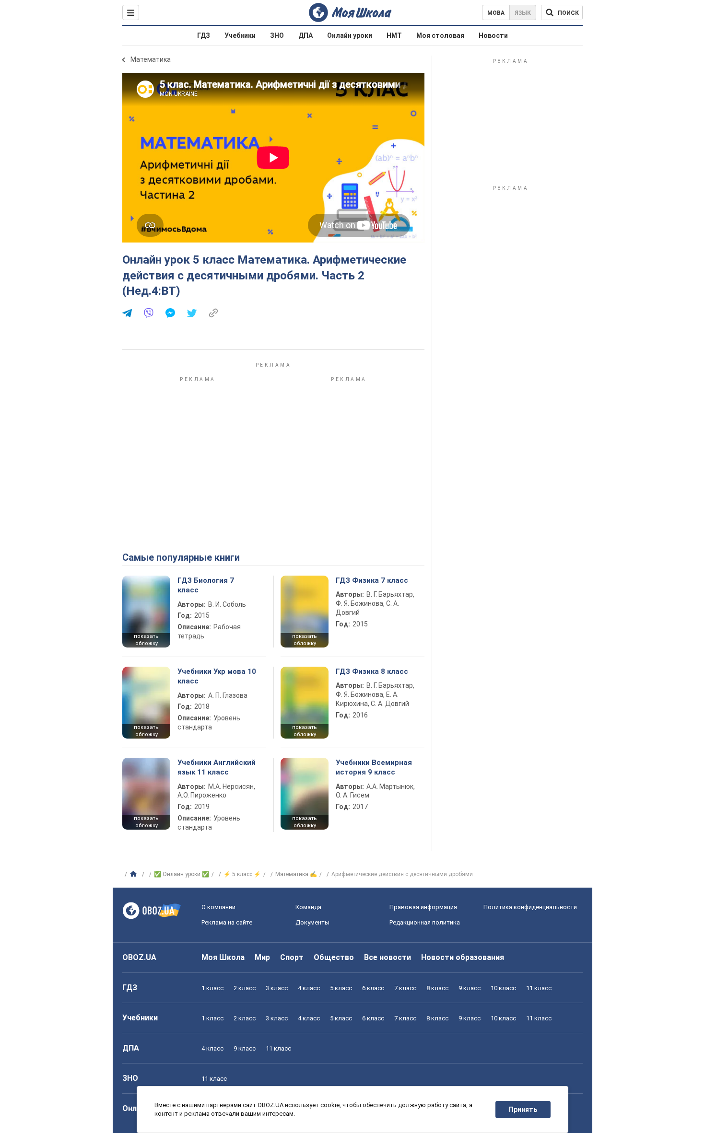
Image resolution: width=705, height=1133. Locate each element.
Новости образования (462, 957)
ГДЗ (203, 35)
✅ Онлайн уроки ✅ (181, 874)
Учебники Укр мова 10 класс (216, 676)
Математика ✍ (296, 874)
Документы (312, 922)
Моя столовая (440, 35)
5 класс (341, 988)
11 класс (539, 988)
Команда (308, 907)
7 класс (405, 988)
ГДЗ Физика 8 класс (372, 671)
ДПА (305, 35)
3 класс (277, 988)
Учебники (240, 35)
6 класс (373, 988)
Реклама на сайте (226, 922)
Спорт (292, 957)
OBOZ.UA (139, 957)
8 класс (437, 988)
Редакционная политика (424, 922)
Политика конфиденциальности (530, 907)
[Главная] (134, 874)
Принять (523, 1109)
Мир (262, 957)
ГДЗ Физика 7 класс (372, 580)
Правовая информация (423, 907)
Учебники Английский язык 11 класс (216, 767)
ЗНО (277, 35)
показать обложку (146, 640)
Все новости (387, 957)
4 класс (309, 988)
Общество (334, 957)
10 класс (503, 988)
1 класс (212, 988)
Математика (150, 59)
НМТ (394, 35)
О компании (218, 907)
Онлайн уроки (349, 35)
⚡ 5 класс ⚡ (242, 874)
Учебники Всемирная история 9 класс (374, 767)
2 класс (245, 988)
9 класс (469, 988)
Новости (493, 35)
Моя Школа (223, 957)
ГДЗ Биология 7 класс (205, 585)
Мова (496, 13)
